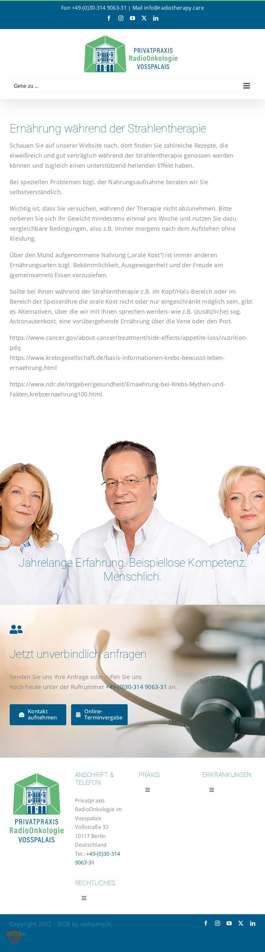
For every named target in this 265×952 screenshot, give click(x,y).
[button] (14, 938)
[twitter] (240, 923)
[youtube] (229, 923)
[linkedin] (252, 923)
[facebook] (205, 923)
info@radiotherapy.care (174, 7)
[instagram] (217, 923)
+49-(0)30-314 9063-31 (99, 7)
